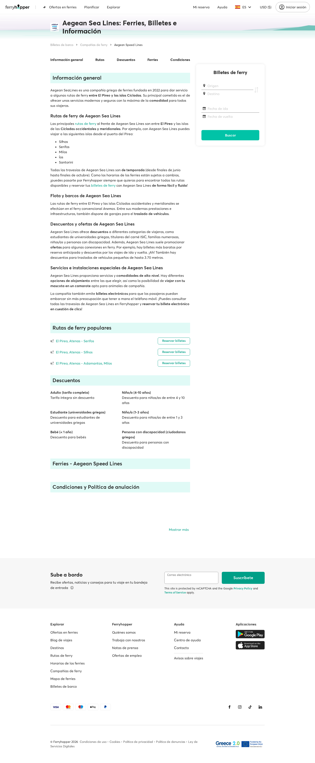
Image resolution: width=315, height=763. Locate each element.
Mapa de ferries (62, 679)
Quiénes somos (124, 632)
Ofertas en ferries (62, 7)
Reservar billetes (174, 341)
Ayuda (222, 7)
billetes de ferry (103, 185)
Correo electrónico (179, 575)
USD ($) (265, 7)
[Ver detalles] (72, 587)
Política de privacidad (138, 742)
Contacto (181, 648)
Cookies (115, 742)
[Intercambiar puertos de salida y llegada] (256, 90)
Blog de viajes (61, 640)
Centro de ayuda (187, 640)
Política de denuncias (170, 742)
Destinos (57, 648)
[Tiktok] (250, 707)
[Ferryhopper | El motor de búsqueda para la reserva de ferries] (17, 7)
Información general (66, 60)
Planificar (91, 7)
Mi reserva (201, 7)
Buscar (230, 135)
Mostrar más (179, 529)
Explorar (113, 7)
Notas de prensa (125, 648)
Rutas (99, 60)
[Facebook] (229, 707)
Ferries (152, 60)
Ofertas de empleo (127, 655)
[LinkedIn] (260, 707)
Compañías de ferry (93, 45)
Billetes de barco (61, 45)
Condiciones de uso (93, 742)
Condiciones (180, 60)
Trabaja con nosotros (128, 640)
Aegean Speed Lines (128, 45)
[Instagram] (240, 707)
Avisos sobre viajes (188, 658)
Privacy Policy (243, 588)
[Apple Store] (250, 645)
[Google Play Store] (250, 634)
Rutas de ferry (61, 655)
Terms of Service (175, 592)
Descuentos (126, 60)
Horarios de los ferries (67, 663)
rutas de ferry (85, 123)
